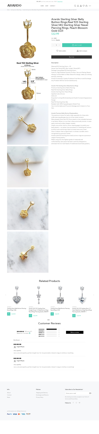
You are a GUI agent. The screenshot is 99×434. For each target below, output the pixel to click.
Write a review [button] (75, 332)
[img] (17, 344)
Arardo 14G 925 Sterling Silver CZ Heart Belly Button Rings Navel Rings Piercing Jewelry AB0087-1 (82, 310)
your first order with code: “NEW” (49, 1)
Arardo (58, 40)
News (8, 397)
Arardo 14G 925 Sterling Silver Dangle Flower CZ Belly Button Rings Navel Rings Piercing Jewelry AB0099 (38, 310)
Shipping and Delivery (42, 392)
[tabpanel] (17, 299)
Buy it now (71, 57)
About (9, 392)
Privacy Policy (39, 397)
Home (8, 9)
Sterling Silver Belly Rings (16, 9)
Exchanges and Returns (42, 395)
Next (93, 295)
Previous (5, 295)
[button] (41, 329)
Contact (9, 395)
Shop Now (59, 1)
